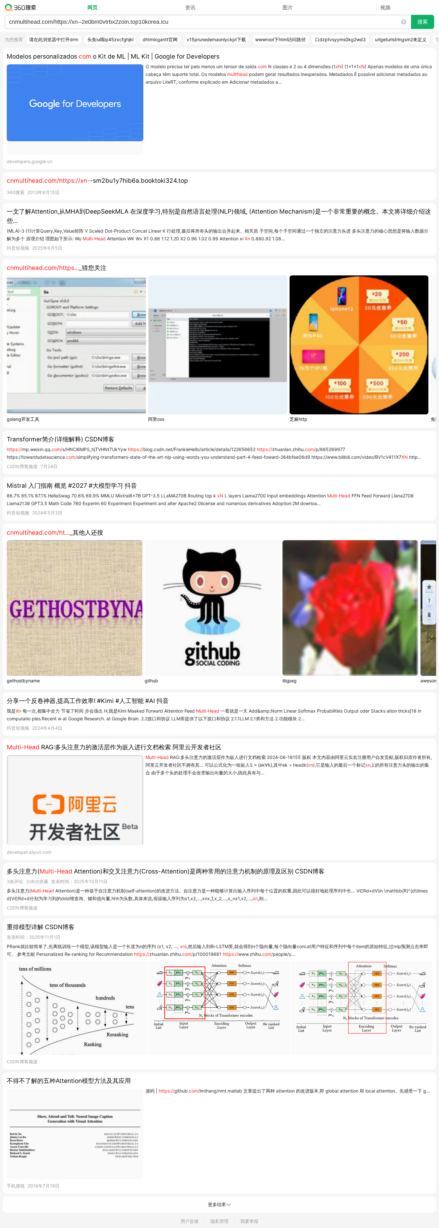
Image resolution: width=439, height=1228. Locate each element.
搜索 (422, 21)
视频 (385, 7)
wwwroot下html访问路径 (280, 39)
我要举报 (249, 1221)
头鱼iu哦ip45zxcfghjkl (110, 39)
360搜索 (22, 7)
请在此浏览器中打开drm (53, 39)
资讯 (190, 7)
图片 (287, 7)
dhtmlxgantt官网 (160, 39)
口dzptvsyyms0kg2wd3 (340, 39)
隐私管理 (219, 1221)
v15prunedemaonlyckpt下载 (216, 39)
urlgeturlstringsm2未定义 (400, 39)
